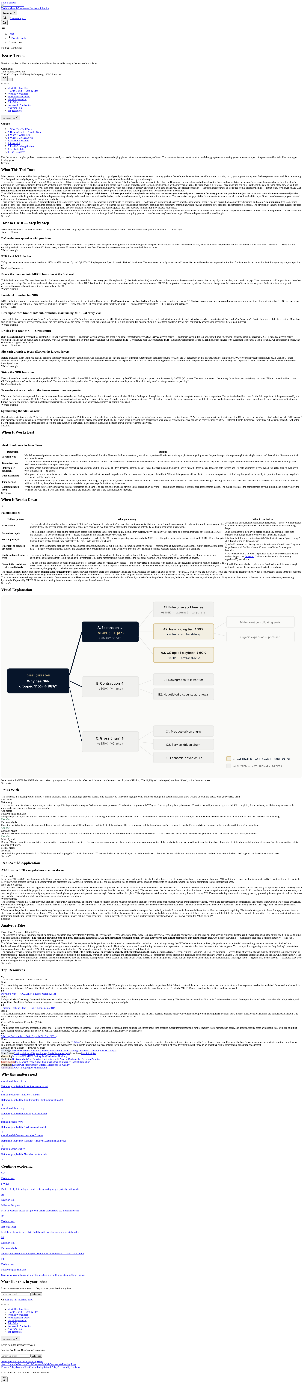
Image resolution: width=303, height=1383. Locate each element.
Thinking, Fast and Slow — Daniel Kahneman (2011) (28, 1008)
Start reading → (18, 18)
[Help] (4, 1379)
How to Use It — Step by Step (23, 90)
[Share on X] (9, 79)
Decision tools (18, 38)
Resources (7, 13)
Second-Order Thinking (39, 1062)
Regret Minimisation (36, 1067)
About (4, 1361)
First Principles (88, 1053)
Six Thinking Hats (37, 1059)
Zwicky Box (40, 1056)
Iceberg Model (47, 1053)
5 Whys (76, 1042)
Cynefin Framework (40, 1050)
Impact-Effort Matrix (41, 1064)
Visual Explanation (17, 99)
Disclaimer (76, 1367)
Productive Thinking (56, 1056)
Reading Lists (69, 1364)
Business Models (41, 1364)
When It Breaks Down (19, 96)
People (14, 8)
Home (11, 33)
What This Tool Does (18, 88)
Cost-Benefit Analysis (57, 1059)
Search (4, 1364)
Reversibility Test (58, 1050)
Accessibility (64, 1367)
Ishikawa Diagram (31, 1053)
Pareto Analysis (62, 1053)
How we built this (16, 1361)
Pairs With (13, 102)
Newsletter (34, 8)
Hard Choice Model (20, 1050)
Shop (40, 1361)
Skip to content (8, 2)
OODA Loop (19, 1067)
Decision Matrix (20, 1059)
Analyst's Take (15, 108)
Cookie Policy (36, 1367)
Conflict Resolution (80, 1062)
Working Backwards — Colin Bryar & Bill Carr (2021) (28, 1036)
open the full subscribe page (18, 1299)
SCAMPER (28, 1056)
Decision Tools (25, 1364)
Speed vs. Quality (61, 1064)
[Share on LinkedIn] (11, 79)
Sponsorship (31, 1361)
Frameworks (56, 1364)
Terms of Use (22, 1367)
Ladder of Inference (61, 1062)
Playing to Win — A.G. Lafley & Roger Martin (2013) (28, 993)
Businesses (23, 8)
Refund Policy (50, 1367)
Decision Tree (75, 1059)
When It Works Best (18, 93)
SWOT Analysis (108, 1050)
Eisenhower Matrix (21, 1064)
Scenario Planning (91, 1059)
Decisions (6, 8)
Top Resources (15, 110)
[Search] (4, 22)
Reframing (72, 1050)
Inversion (249, 556)
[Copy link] (4, 78)
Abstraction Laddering (89, 1050)
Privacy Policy (8, 1367)
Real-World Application (19, 105)
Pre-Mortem (21, 1062)
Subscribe (44, 8)
